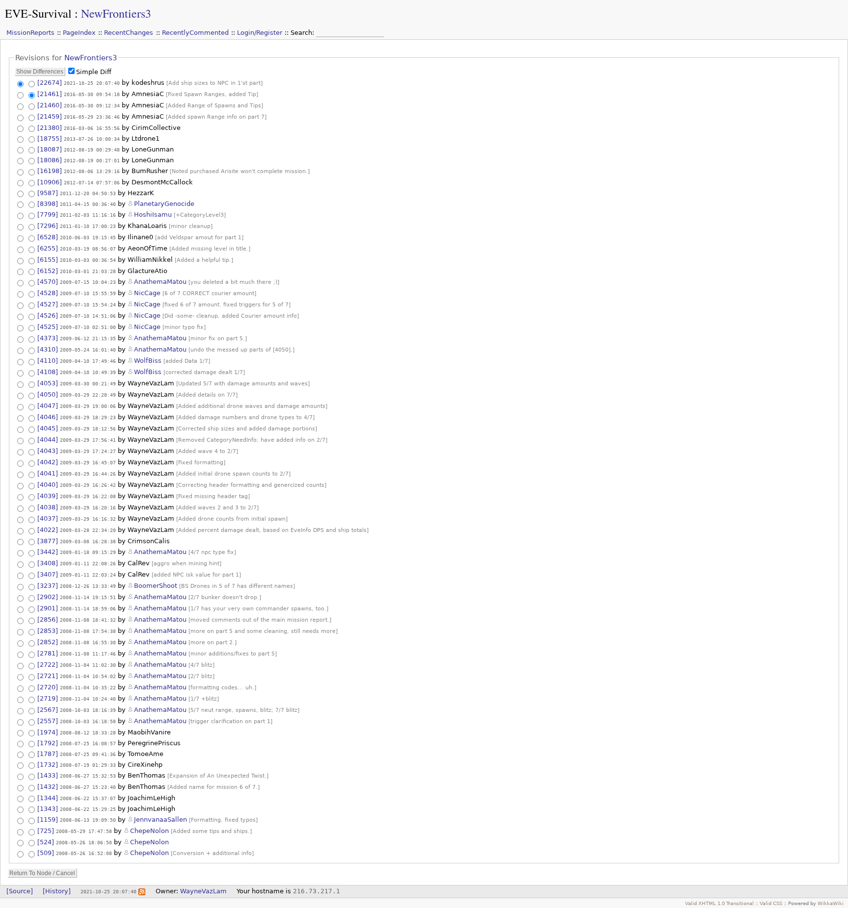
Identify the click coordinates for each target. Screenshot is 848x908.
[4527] (47, 304)
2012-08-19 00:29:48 (92, 149)
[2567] (47, 709)
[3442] (47, 551)
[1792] (47, 743)
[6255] (47, 248)
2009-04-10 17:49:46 (88, 361)
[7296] (47, 225)
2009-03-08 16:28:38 (88, 541)
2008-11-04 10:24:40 (88, 699)
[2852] (47, 642)
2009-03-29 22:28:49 (88, 395)
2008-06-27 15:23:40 (88, 787)
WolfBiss (147, 360)
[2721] (47, 676)
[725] (45, 830)
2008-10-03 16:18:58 (88, 721)
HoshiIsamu (153, 214)
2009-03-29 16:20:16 (88, 507)
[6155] (47, 259)
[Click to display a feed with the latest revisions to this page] (141, 891)
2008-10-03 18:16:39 (88, 710)
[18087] (49, 149)
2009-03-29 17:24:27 (88, 451)
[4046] (47, 417)
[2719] (47, 698)
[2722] (47, 664)
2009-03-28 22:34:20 (88, 530)
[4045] (47, 428)
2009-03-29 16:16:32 (88, 519)
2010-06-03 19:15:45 (88, 237)
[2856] (47, 619)
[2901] (47, 608)
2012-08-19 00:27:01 (92, 160)
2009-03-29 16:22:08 (88, 496)
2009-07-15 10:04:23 (88, 282)
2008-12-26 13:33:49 (88, 586)
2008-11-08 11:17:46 (88, 653)
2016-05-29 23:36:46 (92, 117)
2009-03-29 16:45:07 (88, 462)
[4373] (47, 338)
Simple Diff (93, 72)
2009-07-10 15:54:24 (88, 304)
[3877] (47, 541)
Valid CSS (771, 903)
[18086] (49, 160)
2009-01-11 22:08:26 (88, 563)
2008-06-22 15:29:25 (88, 809)
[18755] (49, 138)
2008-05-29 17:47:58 (84, 831)
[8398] (47, 203)
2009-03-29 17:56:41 (88, 440)
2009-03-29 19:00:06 (88, 406)
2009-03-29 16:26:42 (88, 485)
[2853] (47, 630)
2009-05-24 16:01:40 (88, 350)
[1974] (47, 732)
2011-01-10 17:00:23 (88, 226)
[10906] (49, 182)
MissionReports (30, 32)
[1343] (47, 808)
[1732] (47, 764)
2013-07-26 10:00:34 (92, 139)
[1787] (47, 753)
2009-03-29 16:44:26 (88, 474)
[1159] (47, 819)
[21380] (49, 127)
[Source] (19, 891)
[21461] (49, 94)
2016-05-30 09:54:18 (92, 94)
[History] (57, 891)
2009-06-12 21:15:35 (88, 338)
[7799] (47, 214)
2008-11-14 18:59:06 (88, 608)
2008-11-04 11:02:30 (88, 665)
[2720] (47, 687)
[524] (45, 842)
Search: (303, 32)
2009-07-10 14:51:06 (88, 316)
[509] (45, 853)
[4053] (47, 383)
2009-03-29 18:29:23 (88, 417)
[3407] (47, 574)
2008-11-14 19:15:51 (88, 597)
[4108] (47, 372)
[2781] (47, 653)
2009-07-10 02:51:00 (88, 327)
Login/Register (259, 32)
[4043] (47, 450)
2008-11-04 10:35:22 (88, 687)
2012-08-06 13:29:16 (92, 171)
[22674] (49, 82)
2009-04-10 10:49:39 (88, 372)
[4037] (47, 518)
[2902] (47, 597)
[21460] (49, 105)
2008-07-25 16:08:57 (88, 743)
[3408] (47, 563)
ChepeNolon (149, 830)
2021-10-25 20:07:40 (92, 83)
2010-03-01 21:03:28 (88, 271)
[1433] (47, 775)
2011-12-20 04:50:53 (88, 193)
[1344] (47, 798)
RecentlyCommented (195, 32)
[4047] (47, 405)
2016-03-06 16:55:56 (92, 128)
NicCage (147, 293)
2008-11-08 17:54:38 (88, 631)
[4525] (47, 326)
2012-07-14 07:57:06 (92, 182)
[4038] (47, 507)
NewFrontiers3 (116, 13)
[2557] (47, 721)
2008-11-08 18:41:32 (88, 620)
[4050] (47, 394)
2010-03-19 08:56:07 (88, 249)
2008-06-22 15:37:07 (88, 798)
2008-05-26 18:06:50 (84, 842)
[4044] (47, 439)
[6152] (47, 271)
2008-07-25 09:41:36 (88, 754)
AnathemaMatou (160, 281)
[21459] (49, 116)
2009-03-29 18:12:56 (88, 428)
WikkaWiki (831, 903)
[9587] (47, 193)
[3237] (47, 585)
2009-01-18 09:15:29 (88, 552)
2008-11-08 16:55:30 (88, 642)
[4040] (47, 484)
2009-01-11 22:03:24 (88, 575)
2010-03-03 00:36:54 (88, 260)
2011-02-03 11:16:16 (88, 215)
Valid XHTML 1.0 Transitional (719, 903)
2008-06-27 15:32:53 (88, 776)
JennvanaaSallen (160, 819)
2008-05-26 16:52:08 (84, 853)
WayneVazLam (203, 891)
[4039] (47, 496)
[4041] (47, 473)
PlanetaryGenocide (164, 203)
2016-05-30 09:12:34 (92, 105)
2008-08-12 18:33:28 (88, 732)
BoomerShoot (155, 585)
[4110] (47, 360)
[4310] (47, 349)
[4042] (47, 462)
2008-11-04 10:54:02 (88, 676)
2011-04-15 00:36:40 (88, 204)
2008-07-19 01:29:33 (88, 765)
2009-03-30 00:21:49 (88, 383)
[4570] (47, 281)
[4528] (47, 293)
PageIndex (79, 32)
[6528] (47, 237)
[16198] (49, 171)
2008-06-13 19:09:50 (88, 820)
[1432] (47, 786)
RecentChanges (128, 32)
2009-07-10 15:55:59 (88, 293)
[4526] (47, 315)
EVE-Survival (38, 13)
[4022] (47, 529)
